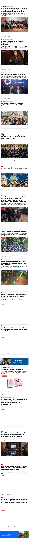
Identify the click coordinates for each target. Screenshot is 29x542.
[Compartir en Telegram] (21, 34)
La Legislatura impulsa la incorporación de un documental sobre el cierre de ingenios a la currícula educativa (13, 434)
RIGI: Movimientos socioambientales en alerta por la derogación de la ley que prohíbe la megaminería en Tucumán (14, 9)
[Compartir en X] (8, 34)
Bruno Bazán (4, 72)
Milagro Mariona (4, 6)
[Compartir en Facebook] (2, 34)
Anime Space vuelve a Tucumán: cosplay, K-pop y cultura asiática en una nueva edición (14, 296)
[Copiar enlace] (27, 34)
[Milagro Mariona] (2, 6)
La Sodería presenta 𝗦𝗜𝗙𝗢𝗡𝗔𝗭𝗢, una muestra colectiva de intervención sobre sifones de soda (14, 263)
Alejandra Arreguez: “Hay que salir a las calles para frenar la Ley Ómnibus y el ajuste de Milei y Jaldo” (14, 136)
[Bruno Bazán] (2, 72)
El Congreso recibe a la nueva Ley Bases (14, 168)
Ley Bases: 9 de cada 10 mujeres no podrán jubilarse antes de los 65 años (13, 104)
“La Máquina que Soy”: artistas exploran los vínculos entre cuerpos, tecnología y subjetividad (14, 329)
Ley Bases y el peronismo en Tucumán (13, 74)
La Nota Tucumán (5, 39)
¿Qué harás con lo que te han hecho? (13, 369)
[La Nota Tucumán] (2, 39)
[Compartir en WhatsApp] (14, 34)
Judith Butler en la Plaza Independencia (14, 231)
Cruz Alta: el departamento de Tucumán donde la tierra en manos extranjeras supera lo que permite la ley (14, 467)
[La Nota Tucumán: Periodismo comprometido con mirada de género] (3, 1)
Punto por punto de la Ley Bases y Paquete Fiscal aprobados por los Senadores (12, 43)
